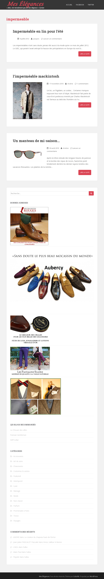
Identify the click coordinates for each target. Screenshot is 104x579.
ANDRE (16, 537)
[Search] (91, 193)
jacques (36, 39)
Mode (15, 496)
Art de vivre (18, 461)
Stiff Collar (14, 440)
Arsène (70, 84)
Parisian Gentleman (18, 435)
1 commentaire (82, 84)
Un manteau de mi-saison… (36, 140)
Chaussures (18, 466)
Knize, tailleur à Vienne (52, 542)
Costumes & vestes (21, 471)
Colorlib (76, 576)
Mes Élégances (44, 576)
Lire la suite (84, 54)
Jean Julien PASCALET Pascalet (25, 542)
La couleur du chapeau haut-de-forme (40, 537)
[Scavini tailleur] (35, 396)
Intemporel (17, 481)
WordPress (94, 576)
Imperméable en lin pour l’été (38, 31)
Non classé (18, 501)
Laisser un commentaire (52, 39)
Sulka (25, 547)
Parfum (16, 506)
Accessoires (18, 456)
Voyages (16, 520)
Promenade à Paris (21, 511)
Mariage (16, 491)
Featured (17, 476)
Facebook (80, 5)
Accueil (69, 5)
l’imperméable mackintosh (36, 76)
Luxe (15, 486)
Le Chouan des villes (18, 430)
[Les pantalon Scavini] (30, 361)
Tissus (16, 516)
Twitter (91, 5)
